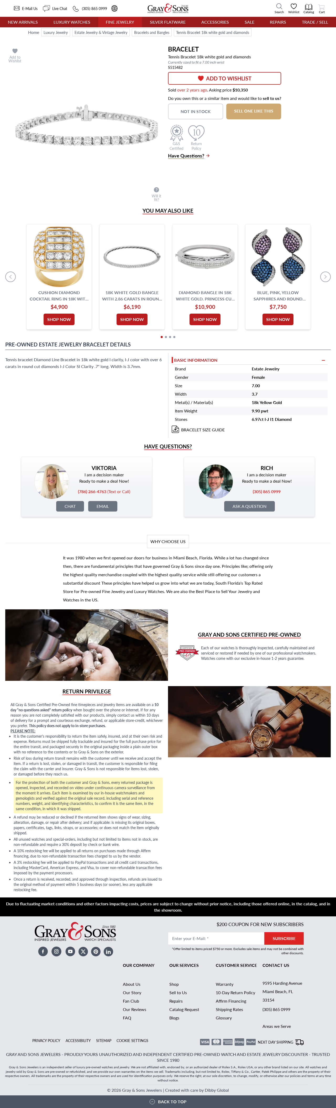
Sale (249, 22)
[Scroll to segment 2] (166, 337)
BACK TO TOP (172, 1102)
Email (103, 506)
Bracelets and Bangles (151, 32)
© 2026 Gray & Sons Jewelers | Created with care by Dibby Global (168, 1090)
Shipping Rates (229, 1009)
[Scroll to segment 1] (162, 337)
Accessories (215, 22)
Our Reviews (134, 1009)
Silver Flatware (168, 22)
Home (33, 32)
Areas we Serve (276, 1026)
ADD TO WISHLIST (228, 78)
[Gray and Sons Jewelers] (168, 8)
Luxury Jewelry (56, 32)
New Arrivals (23, 22)
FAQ (127, 1018)
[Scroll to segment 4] (174, 337)
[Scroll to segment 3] (170, 337)
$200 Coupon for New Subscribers (260, 924)
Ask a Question (249, 506)
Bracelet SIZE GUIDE (203, 430)
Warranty (224, 984)
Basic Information (195, 360)
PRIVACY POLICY (46, 1040)
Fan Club (131, 1001)
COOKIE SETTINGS (132, 1040)
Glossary (224, 1018)
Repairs (278, 22)
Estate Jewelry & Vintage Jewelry (101, 32)
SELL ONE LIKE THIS (253, 111)
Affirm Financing (231, 1001)
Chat (70, 506)
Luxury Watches (72, 22)
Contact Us (275, 965)
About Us (131, 984)
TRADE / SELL (315, 22)
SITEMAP (103, 1040)
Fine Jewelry (120, 22)
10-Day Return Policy (235, 992)
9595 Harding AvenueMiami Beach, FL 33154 (282, 991)
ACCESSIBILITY (78, 1040)
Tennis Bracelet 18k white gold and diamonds (212, 32)
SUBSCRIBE (284, 938)
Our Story (132, 992)
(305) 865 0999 (276, 1009)
